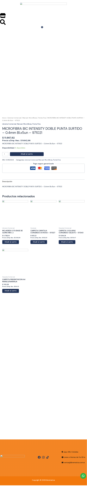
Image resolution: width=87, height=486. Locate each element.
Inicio (4, 118)
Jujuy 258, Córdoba (70, 452)
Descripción (7, 181)
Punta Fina (42, 118)
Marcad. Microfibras (30, 118)
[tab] (7, 181)
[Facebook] (39, 457)
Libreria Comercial (14, 118)
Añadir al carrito (27, 154)
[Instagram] (43, 457)
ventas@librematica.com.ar (74, 463)
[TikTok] (47, 457)
